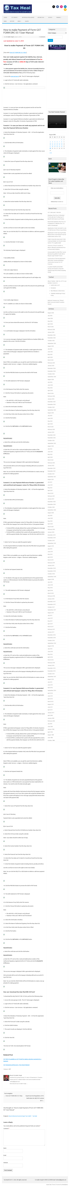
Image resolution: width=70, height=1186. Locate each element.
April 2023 (50, 423)
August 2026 (51, 312)
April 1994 (50, 732)
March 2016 (50, 659)
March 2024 (50, 393)
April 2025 (50, 357)
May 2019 (50, 554)
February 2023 (51, 429)
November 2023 (52, 404)
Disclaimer (53, 288)
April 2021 (50, 490)
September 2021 (52, 476)
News (19, 21)
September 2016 (52, 643)
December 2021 (51, 468)
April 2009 (50, 715)
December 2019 (51, 535)
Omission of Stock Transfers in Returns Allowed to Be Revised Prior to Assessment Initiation (57, 247)
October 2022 (51, 440)
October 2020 (51, 507)
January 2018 (51, 598)
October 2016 (51, 640)
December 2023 (51, 401)
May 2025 (50, 354)
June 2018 (50, 585)
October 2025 (51, 340)
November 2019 (52, 537)
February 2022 (51, 462)
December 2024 (51, 368)
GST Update (14, 17)
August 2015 (51, 679)
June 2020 (50, 518)
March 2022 (50, 460)
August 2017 (51, 612)
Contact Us (55, 283)
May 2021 (50, 487)
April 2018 (50, 590)
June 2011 (50, 707)
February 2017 (51, 629)
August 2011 (51, 704)
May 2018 (50, 587)
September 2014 (52, 690)
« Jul (50, 153)
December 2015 (51, 668)
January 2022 (51, 465)
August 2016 (51, 646)
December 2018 (51, 568)
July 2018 (50, 582)
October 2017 (51, 607)
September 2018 (52, 576)
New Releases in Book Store (58, 290)
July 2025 (50, 349)
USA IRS (27, 21)
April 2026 (50, 324)
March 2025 (50, 360)
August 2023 (51, 412)
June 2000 (50, 726)
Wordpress (65, 1184)
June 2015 (50, 684)
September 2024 (52, 376)
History (12, 21)
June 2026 (50, 318)
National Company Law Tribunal (55, 300)
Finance (58, 17)
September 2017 (52, 609)
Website (5, 1162)
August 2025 (51, 346)
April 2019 (50, 557)
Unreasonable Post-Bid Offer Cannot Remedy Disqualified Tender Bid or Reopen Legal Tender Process (57, 253)
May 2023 (50, 421)
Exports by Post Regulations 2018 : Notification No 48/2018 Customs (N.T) (35, 1098)
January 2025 (51, 365)
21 (59, 146)
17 (50, 146)
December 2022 (51, 435)
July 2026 (50, 315)
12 (54, 144)
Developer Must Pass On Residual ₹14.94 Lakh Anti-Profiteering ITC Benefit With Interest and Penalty (56, 217)
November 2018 (52, 571)
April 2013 (50, 698)
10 (50, 144)
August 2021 (51, 479)
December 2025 (51, 335)
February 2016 (51, 662)
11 (52, 144)
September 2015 (52, 676)
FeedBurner (60, 201)
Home (5, 17)
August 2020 (51, 512)
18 (52, 146)
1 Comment (42, 37)
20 (57, 146)
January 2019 (51, 565)
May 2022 (50, 454)
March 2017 (50, 626)
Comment (6, 1128)
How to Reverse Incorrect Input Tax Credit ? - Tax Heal (23, 1116)
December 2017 (51, 601)
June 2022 (50, 451)
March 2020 (50, 526)
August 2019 (51, 546)
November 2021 (52, 471)
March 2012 (50, 701)
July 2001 (50, 723)
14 (59, 144)
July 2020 (50, 515)
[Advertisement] (57, 79)
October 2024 (51, 373)
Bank (5, 21)
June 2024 (50, 385)
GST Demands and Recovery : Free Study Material (16, 1065)
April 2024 (50, 390)
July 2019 (50, 548)
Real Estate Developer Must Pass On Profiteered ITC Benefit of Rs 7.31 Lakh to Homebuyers (57, 223)
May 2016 (50, 654)
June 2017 (50, 618)
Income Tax (41, 17)
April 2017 (50, 623)
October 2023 (51, 407)
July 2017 (50, 615)
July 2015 (50, 682)
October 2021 (51, 473)
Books (50, 17)
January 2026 (51, 332)
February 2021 (51, 496)
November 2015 (52, 671)
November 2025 (52, 337)
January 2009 (51, 718)
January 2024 (51, 399)
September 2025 (52, 343)
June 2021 (50, 485)
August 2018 (51, 579)
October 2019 (51, 540)
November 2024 (52, 371)
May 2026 (50, 321)
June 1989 (50, 737)
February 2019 (51, 562)
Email (4, 1155)
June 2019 (50, 551)
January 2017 (51, 632)
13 (57, 144)
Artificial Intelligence (28, 17)
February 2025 (51, 362)
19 (54, 146)
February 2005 (51, 721)
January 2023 (51, 432)
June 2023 (50, 418)
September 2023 (52, 410)
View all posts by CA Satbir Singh (18, 1083)
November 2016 (52, 637)
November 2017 (52, 604)
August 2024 (51, 379)
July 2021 (50, 482)
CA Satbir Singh (10, 37)
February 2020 (51, 529)
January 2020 (51, 532)
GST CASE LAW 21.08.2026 (54, 212)
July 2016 (50, 648)
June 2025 (50, 351)
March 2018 (50, 593)
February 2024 (51, 396)
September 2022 (52, 443)
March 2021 (50, 493)
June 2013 (50, 695)
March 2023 (50, 426)
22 (61, 146)
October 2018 (51, 573)
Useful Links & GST (55, 285)
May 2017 (50, 621)
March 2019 (50, 559)
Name (4, 1148)
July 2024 (50, 382)
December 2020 (51, 501)
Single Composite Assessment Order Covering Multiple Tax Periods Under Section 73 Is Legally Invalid (57, 241)
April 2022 (50, 457)
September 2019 (52, 543)
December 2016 (51, 634)
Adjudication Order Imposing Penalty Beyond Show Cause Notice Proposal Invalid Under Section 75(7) (57, 234)
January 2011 (51, 712)
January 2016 (51, 665)
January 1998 (51, 729)
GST (10, 1069)
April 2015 (50, 687)
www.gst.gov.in (15, 76)
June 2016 (50, 651)
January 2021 (51, 498)
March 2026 (50, 326)
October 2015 (51, 673)
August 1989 (51, 734)
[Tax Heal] (18, 12)
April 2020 (50, 523)
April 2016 (50, 657)
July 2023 (50, 415)
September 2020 (52, 510)
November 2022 (52, 437)
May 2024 (50, 387)
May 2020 (50, 521)
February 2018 (51, 596)
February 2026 (51, 329)
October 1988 (51, 740)
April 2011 (50, 709)
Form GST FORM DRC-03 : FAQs (18, 52)
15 (61, 144)
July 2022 (50, 448)
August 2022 (51, 446)
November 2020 (52, 504)
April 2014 (50, 693)
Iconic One (48, 1184)
